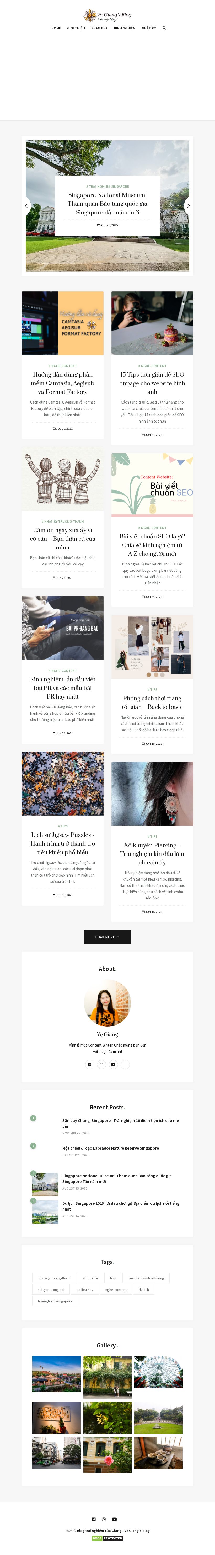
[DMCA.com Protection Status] (107, 1538)
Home (56, 28)
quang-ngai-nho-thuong (146, 1278)
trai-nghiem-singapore (55, 1301)
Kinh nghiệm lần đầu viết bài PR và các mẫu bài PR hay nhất (62, 688)
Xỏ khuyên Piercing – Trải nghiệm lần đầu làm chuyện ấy (152, 854)
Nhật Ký (149, 28)
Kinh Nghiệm (125, 28)
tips (113, 1278)
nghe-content (116, 1289)
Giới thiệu (76, 28)
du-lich (144, 1289)
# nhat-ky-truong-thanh (62, 521)
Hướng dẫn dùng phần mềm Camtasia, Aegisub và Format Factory (62, 383)
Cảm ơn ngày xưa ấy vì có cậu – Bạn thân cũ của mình (62, 539)
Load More (105, 937)
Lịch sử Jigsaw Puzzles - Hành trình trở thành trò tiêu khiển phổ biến (62, 843)
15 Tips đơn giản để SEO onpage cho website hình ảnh (152, 383)
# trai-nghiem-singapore (107, 186)
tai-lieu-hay (84, 1289)
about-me (90, 1278)
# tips (152, 689)
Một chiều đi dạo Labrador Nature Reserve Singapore (110, 1148)
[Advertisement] (107, 72)
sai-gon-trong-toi (51, 1289)
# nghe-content (63, 366)
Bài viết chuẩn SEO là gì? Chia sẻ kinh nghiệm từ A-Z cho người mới (152, 545)
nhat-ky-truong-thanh (54, 1278)
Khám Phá (99, 28)
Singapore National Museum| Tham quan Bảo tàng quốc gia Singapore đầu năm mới (107, 203)
